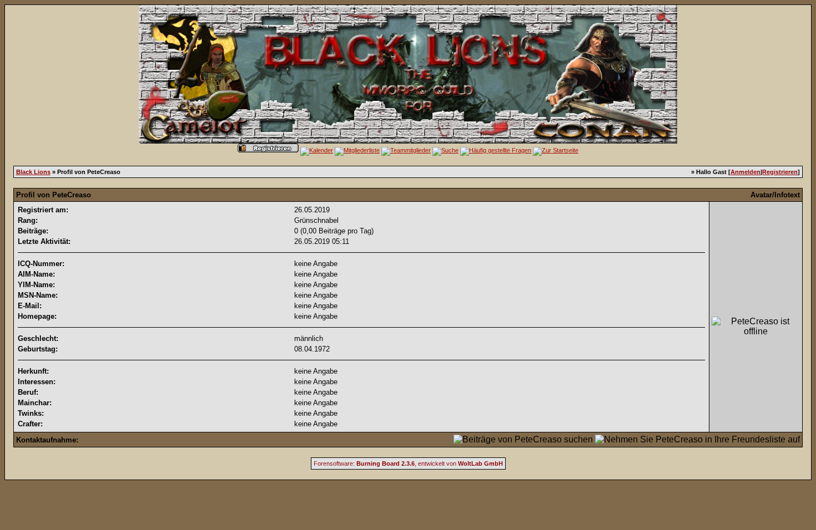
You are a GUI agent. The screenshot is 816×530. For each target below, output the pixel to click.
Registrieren (780, 172)
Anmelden (745, 172)
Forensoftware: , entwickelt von (408, 463)
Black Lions (33, 172)
